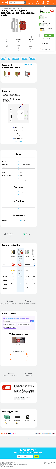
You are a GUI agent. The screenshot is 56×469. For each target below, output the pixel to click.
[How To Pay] (45, 434)
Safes (3, 6)
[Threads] (15, 433)
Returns (52, 466)
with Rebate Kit (11, 96)
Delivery (52, 464)
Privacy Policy (16, 464)
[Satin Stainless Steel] (43, 30)
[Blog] (2, 433)
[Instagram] (13, 433)
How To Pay (53, 463)
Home (1, 8)
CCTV (14, 6)
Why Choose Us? (47, 463)
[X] (9, 433)
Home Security (35, 6)
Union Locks (16, 385)
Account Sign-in (24, 464)
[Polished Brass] (40, 30)
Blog (47, 6)
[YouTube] (4, 433)
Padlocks (17, 6)
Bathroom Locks (12, 8)
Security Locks (6, 8)
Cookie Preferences (3, 464)
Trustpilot (28, 438)
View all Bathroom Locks (29, 64)
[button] (18, 141)
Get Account (2, 465)
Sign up (36, 456)
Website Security (47, 464)
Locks (10, 6)
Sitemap (20, 464)
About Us (45, 462)
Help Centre (53, 462)
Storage (42, 6)
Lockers (6, 6)
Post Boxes (23, 6)
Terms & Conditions (10, 464)
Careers (45, 466)
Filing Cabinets (29, 6)
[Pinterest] (6, 433)
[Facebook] (11, 433)
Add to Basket (49, 35)
